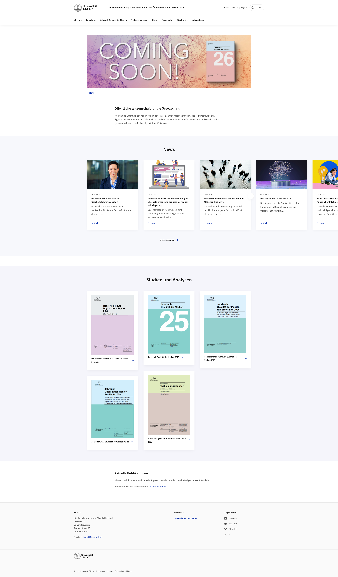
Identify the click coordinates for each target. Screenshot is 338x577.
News (154, 20)
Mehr (91, 92)
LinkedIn (233, 518)
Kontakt (235, 7)
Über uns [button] (78, 20)
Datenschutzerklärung (123, 571)
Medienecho (166, 20)
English (244, 7)
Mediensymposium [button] (139, 20)
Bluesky (233, 529)
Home (226, 7)
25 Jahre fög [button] (182, 20)
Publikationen (159, 486)
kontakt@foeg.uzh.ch (92, 537)
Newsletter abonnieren (186, 518)
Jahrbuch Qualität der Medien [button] (113, 20)
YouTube (233, 523)
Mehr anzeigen (167, 240)
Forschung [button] (91, 20)
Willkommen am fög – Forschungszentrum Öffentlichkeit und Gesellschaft (146, 7)
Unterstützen (198, 20)
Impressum (100, 571)
